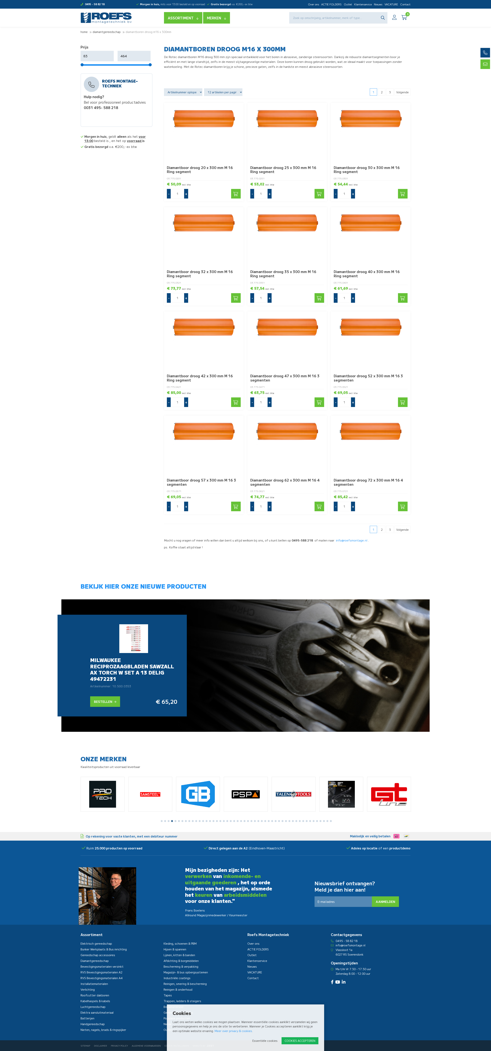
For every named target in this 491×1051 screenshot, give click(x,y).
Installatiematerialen (94, 984)
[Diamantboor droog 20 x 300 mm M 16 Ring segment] (204, 132)
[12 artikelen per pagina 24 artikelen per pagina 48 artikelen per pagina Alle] (223, 92)
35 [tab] (279, 821)
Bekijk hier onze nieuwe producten (143, 586)
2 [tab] (165, 821)
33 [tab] (272, 821)
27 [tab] (251, 821)
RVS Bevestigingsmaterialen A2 (101, 972)
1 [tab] (162, 821)
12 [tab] (200, 821)
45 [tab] (314, 821)
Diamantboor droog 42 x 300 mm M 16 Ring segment (200, 377)
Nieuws (378, 4)
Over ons (313, 4)
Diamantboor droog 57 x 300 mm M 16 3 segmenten (201, 482)
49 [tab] (327, 821)
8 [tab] (186, 821)
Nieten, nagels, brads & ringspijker (103, 1030)
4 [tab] (172, 821)
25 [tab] (245, 821)
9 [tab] (189, 821)
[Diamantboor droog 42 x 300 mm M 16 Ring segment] (204, 341)
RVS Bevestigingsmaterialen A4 (102, 978)
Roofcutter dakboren (95, 995)
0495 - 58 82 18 (95, 4)
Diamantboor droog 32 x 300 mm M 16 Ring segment (200, 273)
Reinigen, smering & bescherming (185, 984)
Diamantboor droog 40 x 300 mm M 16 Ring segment (367, 273)
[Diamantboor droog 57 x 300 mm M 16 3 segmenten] (204, 445)
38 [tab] (289, 821)
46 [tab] (317, 821)
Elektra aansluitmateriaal (97, 1012)
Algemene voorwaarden (146, 1045)
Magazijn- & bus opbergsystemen (186, 972)
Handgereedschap (93, 1024)
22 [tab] (234, 821)
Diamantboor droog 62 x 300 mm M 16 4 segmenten (285, 482)
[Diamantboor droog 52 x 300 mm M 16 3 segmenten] (370, 341)
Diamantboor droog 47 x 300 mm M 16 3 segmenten (285, 377)
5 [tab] (175, 821)
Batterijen (87, 1018)
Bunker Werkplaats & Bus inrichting (104, 949)
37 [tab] (286, 821)
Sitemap (85, 1045)
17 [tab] (217, 821)
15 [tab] (210, 821)
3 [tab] (169, 821)
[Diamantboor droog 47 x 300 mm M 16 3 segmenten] (287, 341)
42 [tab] (303, 821)
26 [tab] (248, 821)
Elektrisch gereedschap (96, 943)
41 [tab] (300, 821)
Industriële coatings (177, 978)
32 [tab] (269, 821)
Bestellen (103, 701)
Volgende (402, 92)
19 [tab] (224, 821)
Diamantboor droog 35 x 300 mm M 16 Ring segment (283, 273)
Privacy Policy (119, 1045)
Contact (405, 4)
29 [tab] (258, 821)
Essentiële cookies (265, 1041)
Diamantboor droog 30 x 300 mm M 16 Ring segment (367, 169)
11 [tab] (196, 821)
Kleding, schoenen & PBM (180, 943)
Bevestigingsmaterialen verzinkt (102, 966)
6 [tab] (179, 821)
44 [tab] (310, 821)
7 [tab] (182, 821)
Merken (214, 17)
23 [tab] (238, 821)
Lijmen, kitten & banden (179, 955)
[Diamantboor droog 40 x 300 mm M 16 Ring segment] (370, 237)
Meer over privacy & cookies (233, 1031)
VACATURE (391, 4)
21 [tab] (231, 821)
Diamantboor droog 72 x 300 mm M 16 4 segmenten (368, 482)
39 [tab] (293, 821)
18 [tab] (220, 821)
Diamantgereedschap (107, 32)
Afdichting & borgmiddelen (181, 961)
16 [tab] (213, 821)
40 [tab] (296, 821)
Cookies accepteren (300, 1041)
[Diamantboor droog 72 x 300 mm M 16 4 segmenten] (370, 445)
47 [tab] (320, 821)
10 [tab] (193, 821)
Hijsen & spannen (175, 949)
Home (84, 32)
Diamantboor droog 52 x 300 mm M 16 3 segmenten (368, 377)
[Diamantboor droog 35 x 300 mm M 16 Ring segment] (287, 237)
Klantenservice (363, 4)
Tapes (168, 995)
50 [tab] (331, 821)
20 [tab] (227, 821)
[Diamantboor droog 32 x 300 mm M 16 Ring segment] (204, 237)
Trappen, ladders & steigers (182, 1001)
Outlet (348, 4)
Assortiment (181, 17)
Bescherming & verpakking (181, 966)
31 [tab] (265, 821)
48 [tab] (324, 821)
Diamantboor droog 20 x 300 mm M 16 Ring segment (200, 169)
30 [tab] (262, 821)
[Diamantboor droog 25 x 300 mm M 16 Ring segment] (287, 132)
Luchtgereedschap (93, 1007)
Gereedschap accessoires (98, 955)
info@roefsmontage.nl (351, 540)
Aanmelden (385, 901)
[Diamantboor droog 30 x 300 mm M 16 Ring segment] (370, 132)
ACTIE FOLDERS (331, 4)
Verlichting (88, 989)
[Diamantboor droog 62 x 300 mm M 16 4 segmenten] (287, 445)
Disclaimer (100, 1045)
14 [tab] (207, 821)
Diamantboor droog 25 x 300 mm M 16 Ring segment (283, 169)
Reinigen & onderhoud (178, 989)
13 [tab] (203, 821)
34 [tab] (276, 821)
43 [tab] (307, 821)
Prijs (84, 47)
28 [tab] (255, 821)
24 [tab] (241, 821)
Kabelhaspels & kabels (95, 1001)
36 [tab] (282, 821)
